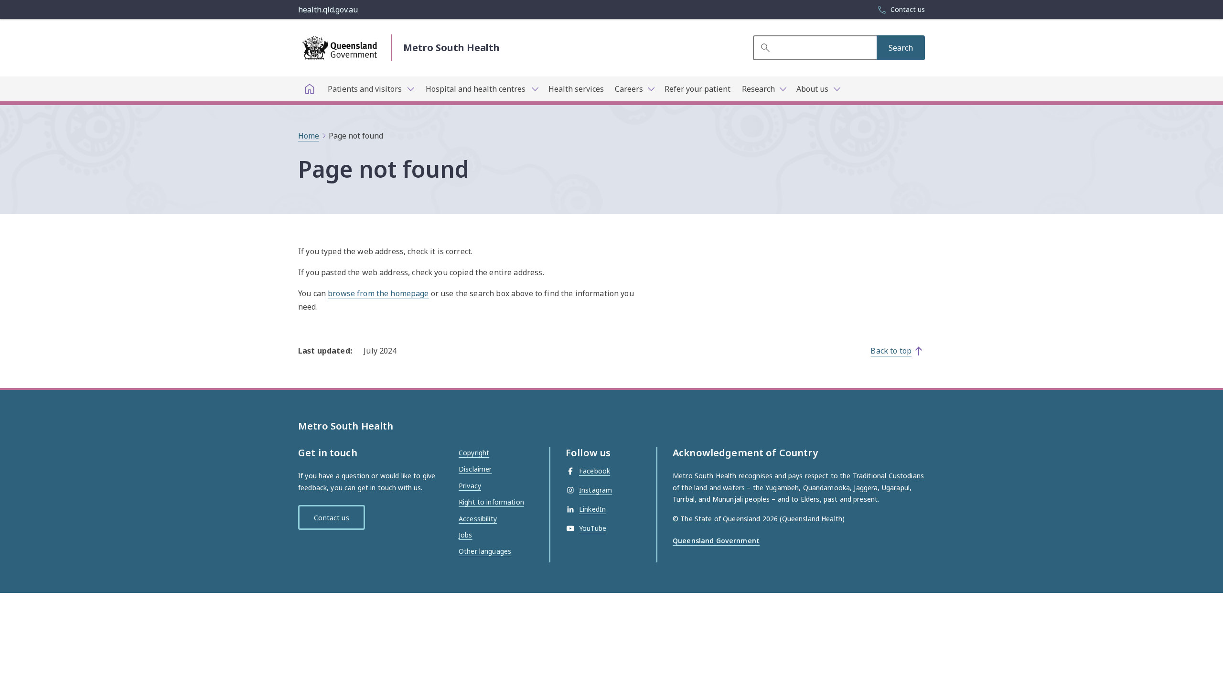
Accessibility (478, 518)
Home (308, 135)
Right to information (491, 501)
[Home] (309, 88)
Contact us (331, 517)
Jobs (465, 534)
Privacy (470, 485)
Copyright (474, 452)
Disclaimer (475, 468)
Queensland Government (716, 540)
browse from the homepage (378, 293)
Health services (576, 89)
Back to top (891, 350)
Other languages (485, 551)
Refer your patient (697, 89)
